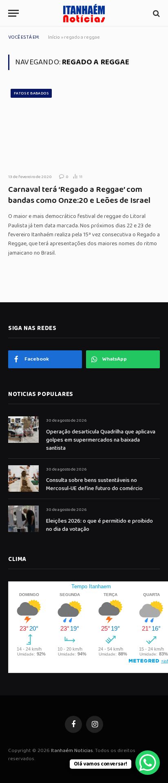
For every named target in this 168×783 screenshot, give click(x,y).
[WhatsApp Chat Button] (147, 762)
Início (54, 37)
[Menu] (13, 13)
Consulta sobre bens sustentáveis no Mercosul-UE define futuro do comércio (94, 484)
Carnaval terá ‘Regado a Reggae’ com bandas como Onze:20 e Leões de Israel (79, 195)
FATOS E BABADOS (31, 93)
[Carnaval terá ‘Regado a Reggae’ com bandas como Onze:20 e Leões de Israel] (84, 126)
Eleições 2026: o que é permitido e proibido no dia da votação (99, 525)
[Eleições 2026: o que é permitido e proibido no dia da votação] (23, 519)
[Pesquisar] (155, 13)
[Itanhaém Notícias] (84, 13)
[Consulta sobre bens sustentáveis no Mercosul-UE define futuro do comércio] (23, 478)
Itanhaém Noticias (72, 750)
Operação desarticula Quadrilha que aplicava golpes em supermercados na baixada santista (100, 440)
